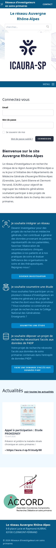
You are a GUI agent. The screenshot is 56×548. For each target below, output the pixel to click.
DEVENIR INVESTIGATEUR (32, 276)
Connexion (44, 138)
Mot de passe (9, 119)
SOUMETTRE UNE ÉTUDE (32, 325)
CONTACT (47, 4)
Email (5, 107)
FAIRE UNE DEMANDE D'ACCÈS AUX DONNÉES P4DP (32, 368)
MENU (47, 84)
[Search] (47, 26)
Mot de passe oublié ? (22, 138)
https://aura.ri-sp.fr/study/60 (24, 450)
